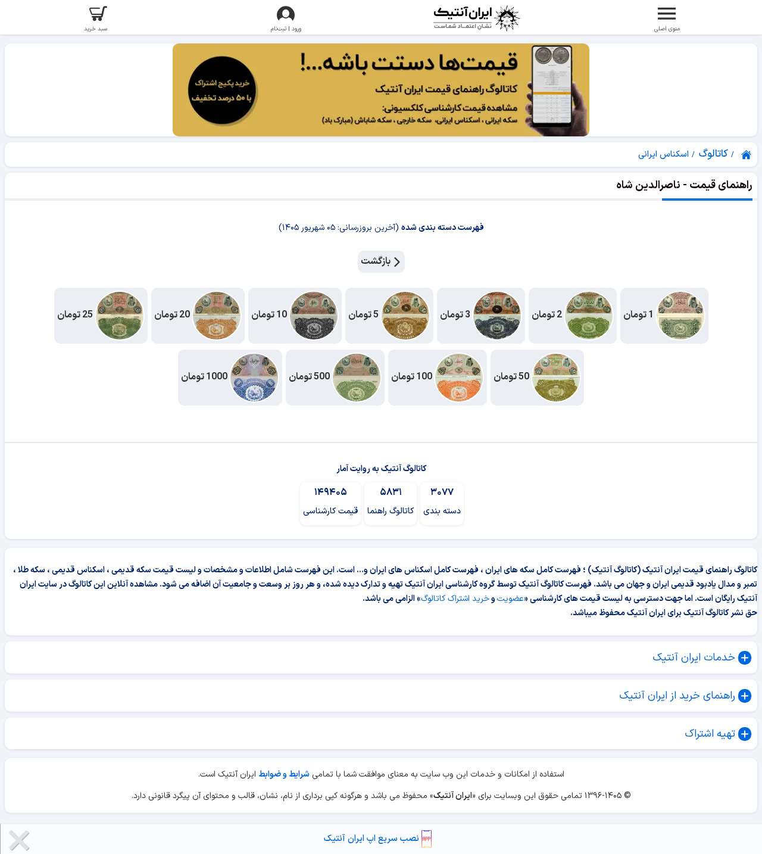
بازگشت (376, 261)
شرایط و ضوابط (284, 774)
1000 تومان (205, 377)
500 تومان (310, 377)
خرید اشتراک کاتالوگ (455, 599)
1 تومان (639, 315)
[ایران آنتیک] (747, 154)
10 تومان (270, 315)
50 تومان (512, 377)
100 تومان (412, 377)
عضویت (510, 599)
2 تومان (548, 315)
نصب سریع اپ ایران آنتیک (372, 839)
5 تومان (364, 315)
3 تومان (456, 315)
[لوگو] (476, 18)
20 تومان (173, 315)
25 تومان (76, 315)
